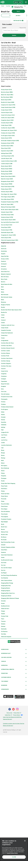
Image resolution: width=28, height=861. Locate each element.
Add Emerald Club (18, 20)
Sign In (18, 11)
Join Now (18, 15)
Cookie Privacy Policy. (12, 853)
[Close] (25, 841)
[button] (26, 2)
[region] (14, 849)
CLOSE (14, 857)
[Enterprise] (2, 2)
